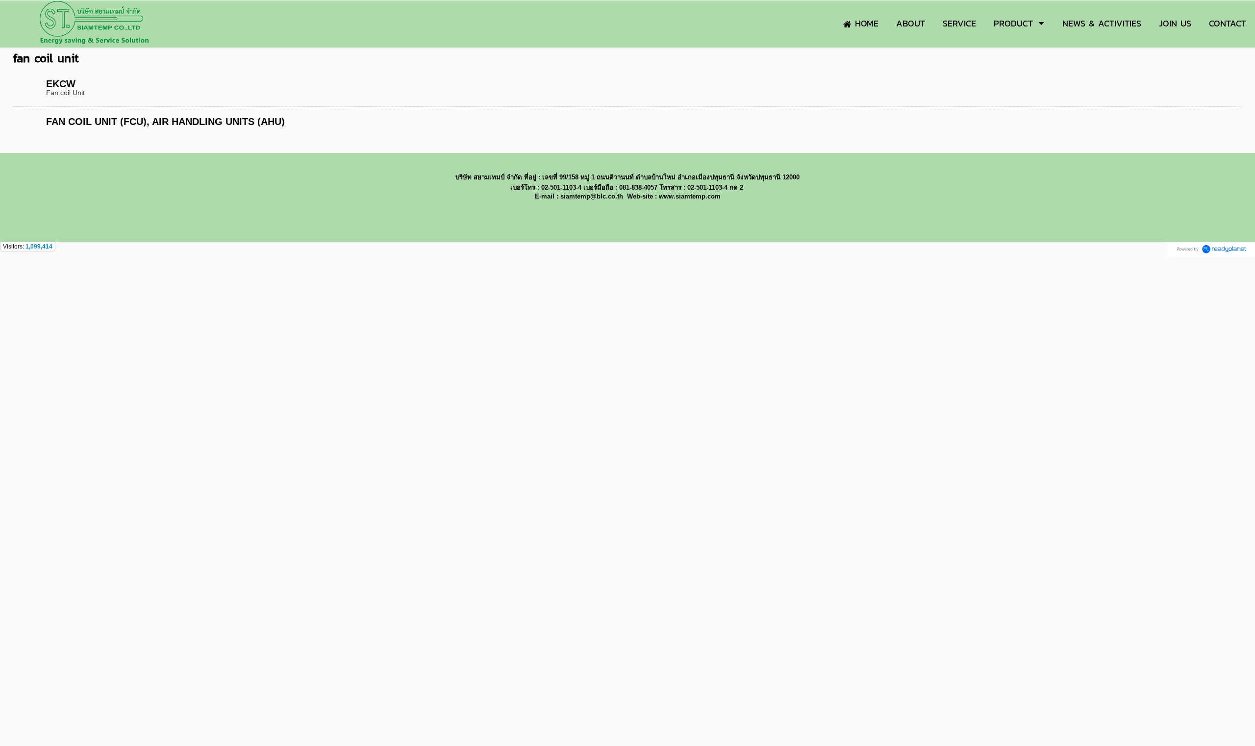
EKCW (60, 83)
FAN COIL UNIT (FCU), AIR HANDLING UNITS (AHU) (165, 121)
